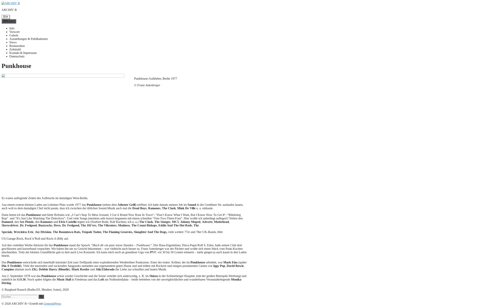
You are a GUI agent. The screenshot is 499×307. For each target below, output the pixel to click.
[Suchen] (41, 297)
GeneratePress (52, 303)
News (13, 42)
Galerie (13, 35)
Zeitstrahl (15, 49)
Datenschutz (17, 56)
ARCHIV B (9, 9)
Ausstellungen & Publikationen (28, 38)
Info (11, 28)
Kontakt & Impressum (23, 53)
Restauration (17, 46)
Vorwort (14, 31)
